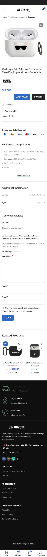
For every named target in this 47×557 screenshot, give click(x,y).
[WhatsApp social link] (12, 116)
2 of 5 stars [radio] (17, 252)
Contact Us (6, 497)
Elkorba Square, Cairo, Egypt (14, 471)
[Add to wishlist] (19, 344)
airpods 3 (41, 203)
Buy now (38, 97)
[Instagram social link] (9, 459)
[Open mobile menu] (3, 9)
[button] (41, 348)
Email (5, 297)
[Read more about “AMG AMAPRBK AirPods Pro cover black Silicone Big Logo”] (19, 348)
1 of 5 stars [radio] (15, 252)
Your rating (6, 252)
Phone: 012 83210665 (12, 453)
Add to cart (22, 97)
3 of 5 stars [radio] (19, 252)
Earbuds (31, 17)
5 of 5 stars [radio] (23, 252)
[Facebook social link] (9, 116)
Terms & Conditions (10, 519)
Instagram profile (9, 488)
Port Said (6, 476)
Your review (7, 256)
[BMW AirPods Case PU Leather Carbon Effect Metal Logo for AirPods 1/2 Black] (34, 350)
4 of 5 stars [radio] (21, 252)
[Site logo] (23, 9)
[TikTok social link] (18, 459)
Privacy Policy (7, 514)
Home (4, 17)
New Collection (8, 493)
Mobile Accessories (17, 17)
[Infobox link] (15, 389)
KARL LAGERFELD (37, 195)
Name (5, 286)
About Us (6, 510)
